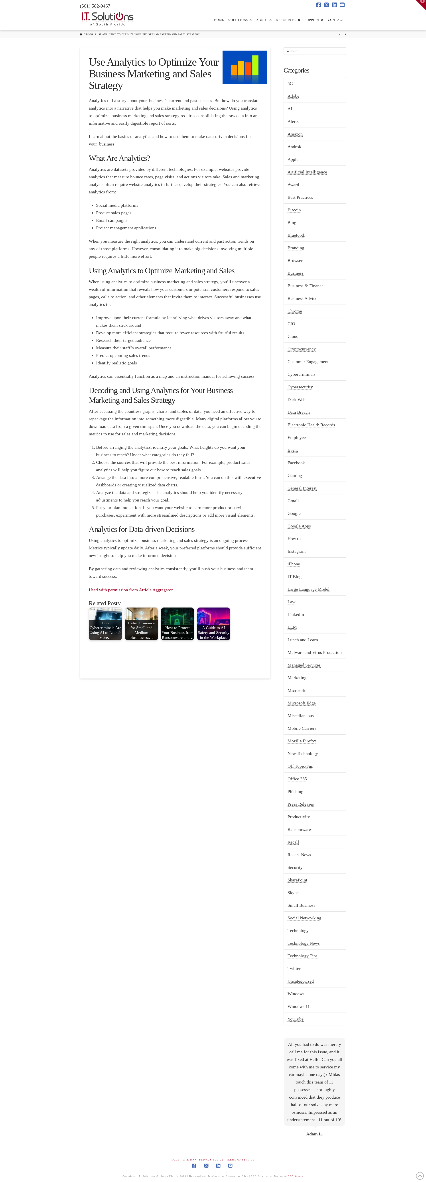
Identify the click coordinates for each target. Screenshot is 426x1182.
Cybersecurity (300, 386)
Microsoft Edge (302, 702)
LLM (292, 627)
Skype (293, 892)
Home (176, 1159)
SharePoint (297, 879)
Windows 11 (299, 1006)
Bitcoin (294, 209)
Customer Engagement (308, 361)
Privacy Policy (211, 1159)
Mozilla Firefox (302, 740)
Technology (298, 930)
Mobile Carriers (302, 728)
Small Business (301, 905)
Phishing (295, 791)
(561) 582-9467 (95, 6)
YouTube (296, 1019)
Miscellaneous (301, 715)
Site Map (189, 1159)
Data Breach (299, 412)
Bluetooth (296, 235)
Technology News (304, 943)
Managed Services (304, 665)
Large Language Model (308, 589)
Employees (298, 437)
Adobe (293, 96)
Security (295, 867)
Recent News (299, 854)
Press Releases (301, 804)
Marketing (297, 677)
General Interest (302, 488)
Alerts (293, 121)
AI (290, 108)
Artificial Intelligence (307, 171)
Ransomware (299, 829)
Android (295, 146)
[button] (421, 5)
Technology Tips (303, 955)
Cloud (293, 336)
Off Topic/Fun (300, 766)
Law (291, 601)
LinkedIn (296, 614)
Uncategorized (301, 981)
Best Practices (300, 197)
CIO (291, 323)
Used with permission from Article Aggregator (131, 589)
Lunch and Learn (303, 639)
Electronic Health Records (311, 424)
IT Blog (295, 576)
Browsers (296, 260)
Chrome (295, 311)
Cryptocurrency (302, 348)
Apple (293, 159)
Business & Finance (305, 285)
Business (296, 273)
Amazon (295, 134)
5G (290, 83)
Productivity (299, 816)
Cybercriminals (302, 374)
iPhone (294, 563)
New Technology (303, 753)
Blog (292, 222)
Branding (296, 247)
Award (293, 184)
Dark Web (297, 399)
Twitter (294, 968)
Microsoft (297, 690)
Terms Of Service (240, 1159)
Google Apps (299, 525)
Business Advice (302, 298)
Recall (293, 842)
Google (294, 513)
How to (294, 538)
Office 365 (297, 778)
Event (293, 450)
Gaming (295, 475)
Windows (296, 993)
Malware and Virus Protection (315, 652)
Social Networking (304, 917)
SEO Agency (296, 1176)
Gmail (293, 500)
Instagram (297, 551)
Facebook (296, 462)
